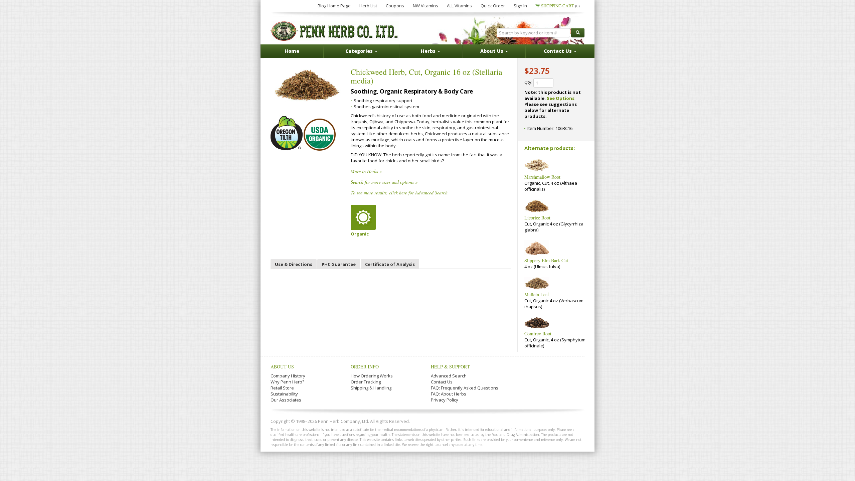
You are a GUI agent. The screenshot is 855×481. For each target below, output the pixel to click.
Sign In (520, 6)
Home (292, 51)
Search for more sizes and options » (384, 182)
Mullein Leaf (536, 294)
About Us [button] (492, 51)
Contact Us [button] (558, 51)
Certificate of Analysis (390, 264)
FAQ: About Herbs (448, 394)
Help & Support (450, 366)
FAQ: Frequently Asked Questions (464, 388)
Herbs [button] (429, 51)
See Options (560, 98)
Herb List (368, 6)
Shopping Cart (560, 6)
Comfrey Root (537, 333)
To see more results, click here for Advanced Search (399, 192)
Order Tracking (366, 382)
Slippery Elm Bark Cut (546, 260)
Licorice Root (537, 217)
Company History (288, 376)
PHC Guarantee (339, 264)
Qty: (528, 82)
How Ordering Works (372, 376)
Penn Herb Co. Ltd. (335, 31)
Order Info (365, 366)
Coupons (395, 6)
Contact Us (442, 382)
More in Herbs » (366, 171)
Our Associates (286, 400)
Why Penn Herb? (287, 382)
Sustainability (284, 394)
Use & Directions (293, 264)
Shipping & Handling (371, 388)
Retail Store (282, 388)
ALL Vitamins (459, 6)
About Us (282, 366)
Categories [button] (359, 51)
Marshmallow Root (542, 177)
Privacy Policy (444, 400)
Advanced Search (449, 376)
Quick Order (493, 6)
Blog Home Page (334, 6)
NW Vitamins (425, 6)
